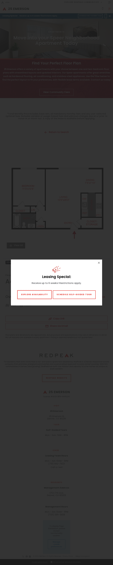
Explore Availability (34, 294)
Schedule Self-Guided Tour (74, 294)
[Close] (99, 263)
